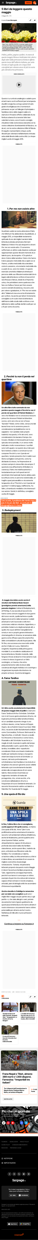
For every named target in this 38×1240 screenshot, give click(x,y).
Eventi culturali (6, 992)
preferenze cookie (15, 1148)
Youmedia (4, 1141)
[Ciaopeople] (19, 1234)
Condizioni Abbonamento (19, 1144)
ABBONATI (28, 2)
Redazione (4, 1148)
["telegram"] (26, 1123)
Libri (13, 992)
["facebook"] (21, 1123)
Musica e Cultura (20, 992)
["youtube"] (12, 1123)
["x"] (17, 1123)
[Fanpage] (19, 1180)
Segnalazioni (14, 1141)
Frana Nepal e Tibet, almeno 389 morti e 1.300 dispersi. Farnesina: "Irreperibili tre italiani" (17, 1078)
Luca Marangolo (12, 20)
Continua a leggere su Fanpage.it (19, 924)
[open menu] (2, 3)
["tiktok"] (3, 1123)
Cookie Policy (5, 1144)
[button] (34, 20)
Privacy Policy (24, 1141)
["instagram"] (8, 1123)
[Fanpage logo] (11, 3)
